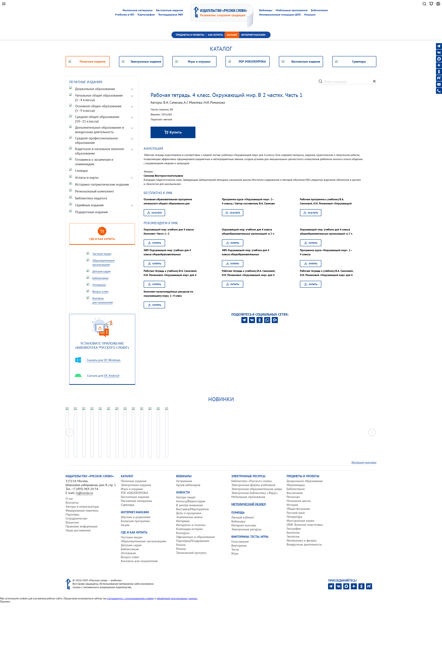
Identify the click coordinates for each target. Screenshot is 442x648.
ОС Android (111, 376)
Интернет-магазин (364, 462)
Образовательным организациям (143, 541)
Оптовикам (128, 553)
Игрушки (309, 14)
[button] (372, 432)
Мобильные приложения (292, 10)
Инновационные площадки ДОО (280, 14)
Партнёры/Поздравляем (192, 541)
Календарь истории (189, 529)
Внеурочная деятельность (304, 544)
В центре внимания (189, 505)
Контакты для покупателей (139, 561)
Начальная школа (299, 501)
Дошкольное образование (305, 481)
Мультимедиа (296, 485)
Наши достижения (78, 530)
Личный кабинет (242, 517)
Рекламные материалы (138, 10)
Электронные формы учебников (253, 485)
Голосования (240, 541)
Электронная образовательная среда (256, 489)
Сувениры (127, 505)
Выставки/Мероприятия (192, 509)
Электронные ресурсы (246, 529)
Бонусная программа (135, 521)
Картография (146, 14)
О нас (69, 499)
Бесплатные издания (169, 10)
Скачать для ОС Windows (104, 360)
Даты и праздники (188, 513)
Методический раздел (248, 504)
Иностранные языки (300, 521)
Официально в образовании (195, 537)
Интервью (183, 521)
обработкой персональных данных (177, 598)
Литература (294, 517)
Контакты (72, 502)
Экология (293, 536)
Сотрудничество (76, 518)
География (294, 529)
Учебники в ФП (124, 14)
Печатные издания (133, 481)
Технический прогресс (191, 553)
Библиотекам (319, 10)
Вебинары (265, 10)
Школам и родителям (135, 517)
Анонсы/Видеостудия (190, 501)
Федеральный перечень (82, 510)
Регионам (293, 497)
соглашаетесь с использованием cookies (130, 598)
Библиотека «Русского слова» (251, 481)
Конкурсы (182, 533)
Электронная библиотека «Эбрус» (254, 493)
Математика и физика (301, 540)
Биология (293, 533)
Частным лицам (131, 537)
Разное (181, 545)
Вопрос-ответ (130, 557)
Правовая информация (81, 526)
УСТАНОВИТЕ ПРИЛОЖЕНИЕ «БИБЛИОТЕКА (102, 345)
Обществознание (298, 509)
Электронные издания (136, 485)
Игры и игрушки (132, 489)
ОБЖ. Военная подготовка (305, 525)
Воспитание (295, 493)
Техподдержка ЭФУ (170, 14)
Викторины (239, 545)
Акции (125, 525)
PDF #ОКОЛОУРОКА (134, 493)
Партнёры (72, 514)
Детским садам (131, 545)
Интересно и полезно (191, 525)
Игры (234, 553)
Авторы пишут (185, 497)
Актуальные (184, 481)
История (292, 505)
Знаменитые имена (189, 517)
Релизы (181, 549)
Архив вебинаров (188, 485)
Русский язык (296, 513)
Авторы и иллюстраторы (82, 506)
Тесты (235, 549)
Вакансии (72, 522)
